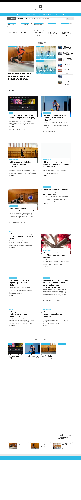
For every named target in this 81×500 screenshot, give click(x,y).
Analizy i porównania (14, 159)
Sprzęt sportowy (40, 14)
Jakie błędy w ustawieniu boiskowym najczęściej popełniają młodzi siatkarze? (56, 164)
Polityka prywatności (12, 1)
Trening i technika (30, 14)
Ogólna (11, 231)
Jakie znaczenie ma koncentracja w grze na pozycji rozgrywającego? (55, 192)
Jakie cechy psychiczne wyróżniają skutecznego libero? (21, 210)
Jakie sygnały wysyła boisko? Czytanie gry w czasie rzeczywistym (21, 164)
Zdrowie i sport (49, 14)
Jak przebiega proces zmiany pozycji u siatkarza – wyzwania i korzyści (21, 236)
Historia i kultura (21, 14)
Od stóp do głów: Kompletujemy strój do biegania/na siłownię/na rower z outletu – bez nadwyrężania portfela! (55, 284)
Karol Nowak (24, 129)
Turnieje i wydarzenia (59, 14)
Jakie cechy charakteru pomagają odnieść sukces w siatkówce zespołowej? (55, 255)
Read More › (12, 126)
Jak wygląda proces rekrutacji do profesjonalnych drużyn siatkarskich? (22, 314)
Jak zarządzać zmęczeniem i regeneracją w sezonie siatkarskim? (20, 283)
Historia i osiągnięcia (12, 46)
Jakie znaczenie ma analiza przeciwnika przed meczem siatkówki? (53, 314)
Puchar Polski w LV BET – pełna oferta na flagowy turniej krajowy (22, 117)
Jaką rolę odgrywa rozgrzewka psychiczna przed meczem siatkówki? (35, 18)
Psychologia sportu (13, 206)
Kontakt (19, 1)
